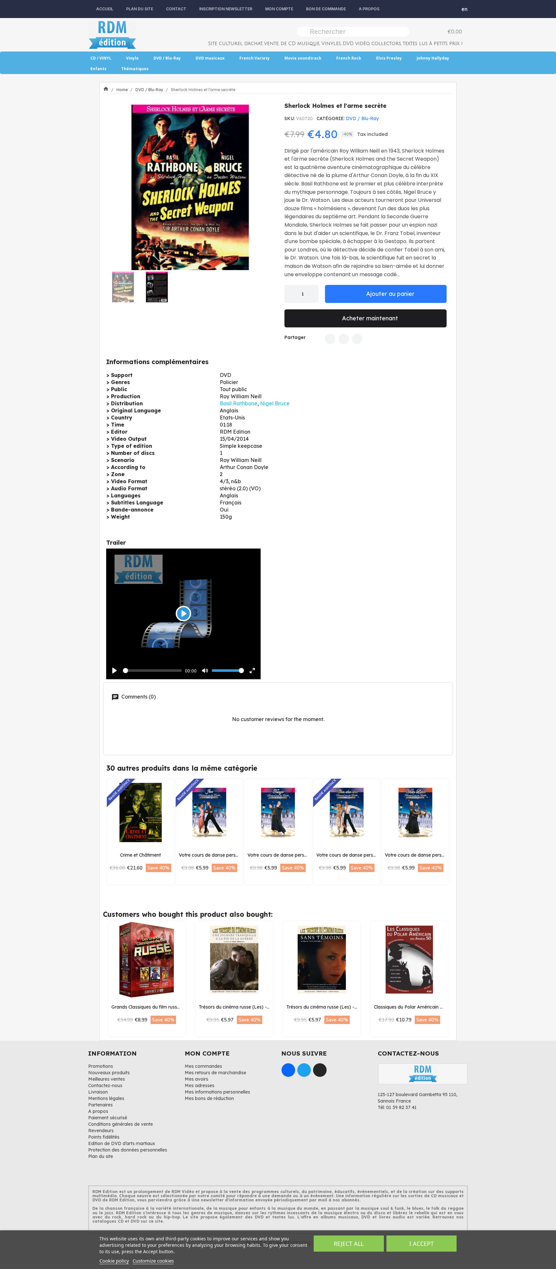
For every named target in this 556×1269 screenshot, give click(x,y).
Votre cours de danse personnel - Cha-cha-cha (366, 855)
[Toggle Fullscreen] (252, 670)
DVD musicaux (210, 58)
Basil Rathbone (238, 403)
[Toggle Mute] (205, 670)
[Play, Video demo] (114, 670)
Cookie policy (114, 1260)
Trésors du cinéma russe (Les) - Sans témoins (335, 1007)
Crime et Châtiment (140, 855)
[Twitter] (343, 339)
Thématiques (135, 68)
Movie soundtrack (302, 58)
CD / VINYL (100, 58)
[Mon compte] (450, 9)
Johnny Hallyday (433, 58)
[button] (114, 187)
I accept (421, 1243)
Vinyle (132, 58)
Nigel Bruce (275, 403)
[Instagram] (320, 1070)
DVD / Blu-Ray (167, 58)
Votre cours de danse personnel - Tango (290, 855)
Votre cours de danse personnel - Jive (220, 855)
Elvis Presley (389, 58)
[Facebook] (330, 339)
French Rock (348, 58)
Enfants (98, 68)
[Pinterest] (357, 339)
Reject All (349, 1243)
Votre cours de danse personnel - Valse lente (433, 855)
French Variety (254, 58)
